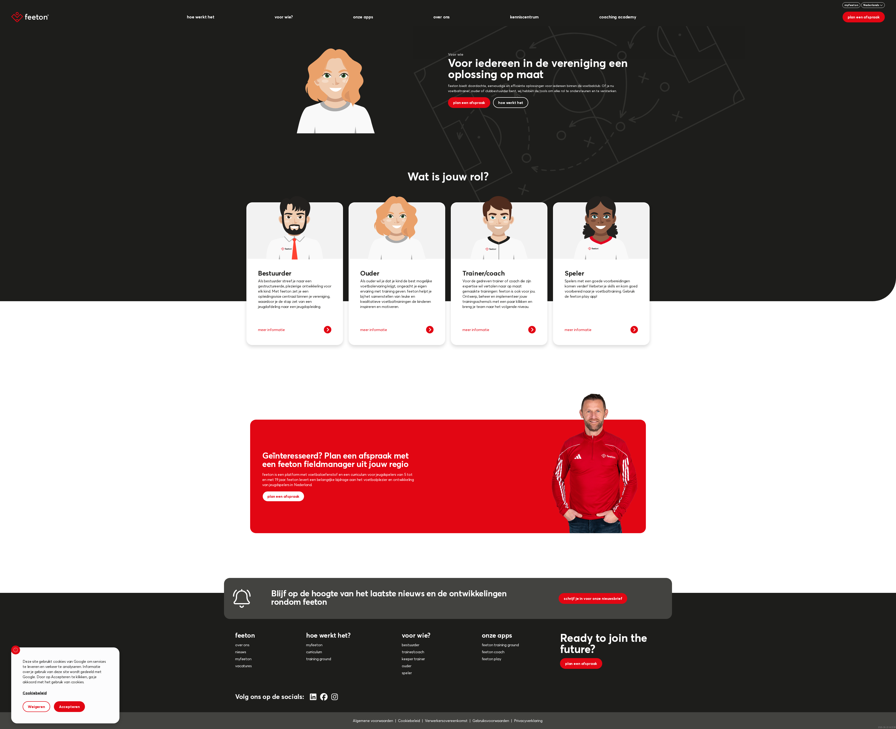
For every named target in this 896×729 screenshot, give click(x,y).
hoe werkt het (510, 102)
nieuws (240, 652)
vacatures (243, 665)
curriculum (314, 652)
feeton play (491, 658)
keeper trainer (413, 658)
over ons (242, 645)
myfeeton (851, 5)
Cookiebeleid (409, 720)
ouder (406, 665)
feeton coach (493, 652)
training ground (318, 658)
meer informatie (271, 329)
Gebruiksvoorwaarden (490, 720)
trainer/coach (413, 652)
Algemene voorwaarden (373, 720)
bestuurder (410, 645)
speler (407, 672)
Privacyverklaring (528, 720)
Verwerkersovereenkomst (446, 720)
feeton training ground (500, 645)
